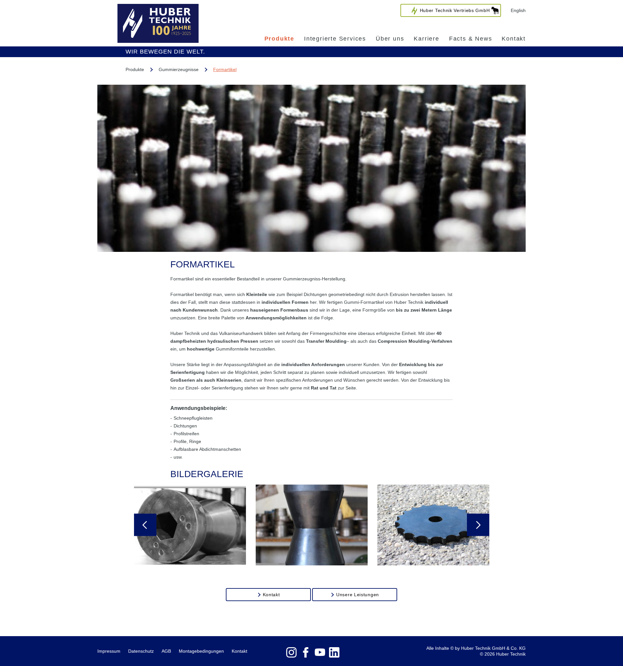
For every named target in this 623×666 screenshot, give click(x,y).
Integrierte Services (335, 38)
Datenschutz (141, 651)
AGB (166, 651)
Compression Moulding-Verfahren (415, 341)
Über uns (390, 38)
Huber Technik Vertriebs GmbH (450, 52)
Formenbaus (294, 310)
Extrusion (399, 294)
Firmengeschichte (328, 333)
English (518, 10)
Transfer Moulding (326, 341)
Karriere (426, 38)
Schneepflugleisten (193, 418)
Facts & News (470, 38)
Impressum (108, 651)
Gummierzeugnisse (179, 69)
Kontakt (514, 38)
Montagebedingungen (201, 651)
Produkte (279, 38)
